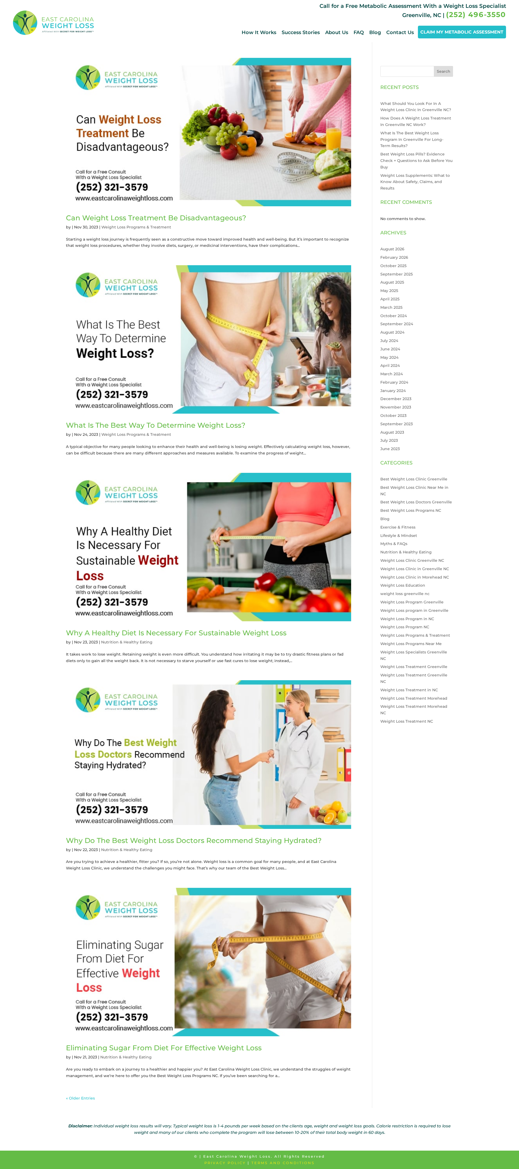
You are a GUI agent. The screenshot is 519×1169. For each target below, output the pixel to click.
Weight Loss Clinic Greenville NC (412, 560)
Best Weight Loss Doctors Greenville (416, 502)
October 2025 (393, 265)
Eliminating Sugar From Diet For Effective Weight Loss (164, 1048)
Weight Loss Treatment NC (406, 721)
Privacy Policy (225, 1163)
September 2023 (396, 423)
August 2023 (392, 432)
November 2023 (395, 407)
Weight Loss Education (402, 585)
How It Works (259, 32)
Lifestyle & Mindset (398, 535)
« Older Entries (80, 1098)
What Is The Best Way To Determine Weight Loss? (155, 425)
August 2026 (392, 249)
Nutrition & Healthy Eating (126, 642)
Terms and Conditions (283, 1163)
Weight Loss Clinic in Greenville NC (414, 568)
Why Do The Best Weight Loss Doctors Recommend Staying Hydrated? (194, 840)
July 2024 (389, 340)
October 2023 (393, 415)
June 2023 (390, 448)
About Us (336, 32)
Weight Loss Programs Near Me (411, 643)
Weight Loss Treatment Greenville (413, 666)
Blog (375, 32)
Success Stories (301, 32)
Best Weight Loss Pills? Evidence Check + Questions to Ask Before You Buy (416, 161)
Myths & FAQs (393, 543)
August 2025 (392, 282)
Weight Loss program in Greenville (414, 610)
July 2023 (389, 440)
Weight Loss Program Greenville (412, 602)
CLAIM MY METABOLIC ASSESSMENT (461, 32)
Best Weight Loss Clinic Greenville (413, 479)
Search (443, 71)
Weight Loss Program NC (404, 627)
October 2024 (393, 315)
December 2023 (395, 398)
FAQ (359, 32)
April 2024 (390, 365)
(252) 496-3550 (476, 14)
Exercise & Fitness (397, 527)
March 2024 (391, 373)
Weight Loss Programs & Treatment (136, 227)
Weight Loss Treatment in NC (409, 690)
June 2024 (390, 349)
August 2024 (392, 332)
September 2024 (396, 323)
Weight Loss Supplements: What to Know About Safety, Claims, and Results (415, 182)
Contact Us (400, 32)
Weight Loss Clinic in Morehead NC (414, 577)
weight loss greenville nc (405, 593)
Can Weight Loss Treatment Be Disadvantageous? (156, 218)
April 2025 (390, 299)
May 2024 (389, 357)
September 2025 (396, 274)
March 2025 (391, 307)
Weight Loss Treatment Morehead (413, 698)
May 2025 (389, 290)
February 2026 (394, 257)
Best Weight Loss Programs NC (410, 510)
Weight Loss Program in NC (407, 618)
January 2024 (393, 390)
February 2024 (394, 382)
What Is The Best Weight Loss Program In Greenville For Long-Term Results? (411, 139)
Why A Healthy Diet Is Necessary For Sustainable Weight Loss (176, 633)
